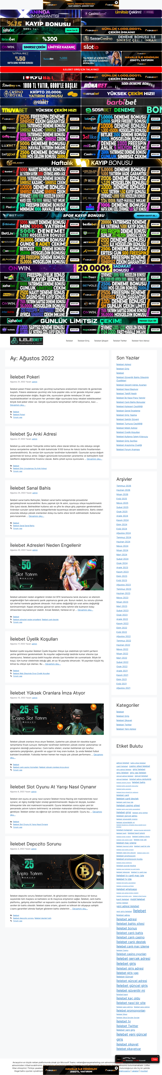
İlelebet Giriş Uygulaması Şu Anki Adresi (30, 468)
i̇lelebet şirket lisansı (139, 896)
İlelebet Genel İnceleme (128, 410)
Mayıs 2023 (122, 597)
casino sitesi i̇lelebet (139, 766)
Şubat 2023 (122, 610)
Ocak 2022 (121, 666)
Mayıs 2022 (122, 649)
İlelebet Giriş (83, 341)
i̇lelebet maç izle (140, 840)
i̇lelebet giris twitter (140, 813)
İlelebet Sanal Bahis (30, 488)
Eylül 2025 (121, 498)
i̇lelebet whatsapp (126, 889)
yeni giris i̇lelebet (124, 911)
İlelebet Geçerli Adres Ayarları (131, 385)
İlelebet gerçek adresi (133, 958)
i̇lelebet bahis (138, 782)
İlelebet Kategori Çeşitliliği (129, 406)
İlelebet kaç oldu (128, 998)
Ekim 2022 (121, 628)
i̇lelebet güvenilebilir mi (125, 822)
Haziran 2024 (123, 541)
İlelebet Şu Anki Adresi (33, 434)
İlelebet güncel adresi (131, 981)
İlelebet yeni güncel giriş (131, 1036)
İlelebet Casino (122, 950)
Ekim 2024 (121, 524)
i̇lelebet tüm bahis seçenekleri (126, 883)
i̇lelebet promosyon (126, 856)
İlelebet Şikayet (101, 341)
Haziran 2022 (123, 645)
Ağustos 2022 (123, 636)
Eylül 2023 (121, 580)
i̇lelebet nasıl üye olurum (126, 853)
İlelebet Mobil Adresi (126, 428)
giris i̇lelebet (122, 772)
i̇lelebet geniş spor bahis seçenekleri (128, 809)
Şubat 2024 (122, 559)
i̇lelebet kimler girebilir (123, 836)
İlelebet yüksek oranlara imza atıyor (54, 767)
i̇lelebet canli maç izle (124, 802)
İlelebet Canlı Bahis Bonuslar (130, 402)
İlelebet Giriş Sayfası (126, 441)
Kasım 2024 (122, 520)
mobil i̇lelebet (137, 899)
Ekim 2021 (121, 679)
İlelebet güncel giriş (132, 986)
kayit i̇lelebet (122, 899)
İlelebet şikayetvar (128, 1049)
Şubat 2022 (122, 662)
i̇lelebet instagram (124, 830)
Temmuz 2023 (123, 589)
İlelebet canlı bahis (129, 933)
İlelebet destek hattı (43, 918)
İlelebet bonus (126, 928)
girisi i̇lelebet (139, 769)
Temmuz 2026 (123, 486)
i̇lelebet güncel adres (126, 816)
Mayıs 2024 (122, 546)
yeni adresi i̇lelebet (127, 906)
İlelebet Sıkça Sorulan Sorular (127, 1018)
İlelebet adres (123, 915)
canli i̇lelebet (122, 766)
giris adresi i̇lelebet (123, 770)
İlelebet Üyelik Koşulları (34, 639)
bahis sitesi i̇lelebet (138, 763)
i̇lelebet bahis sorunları (123, 789)
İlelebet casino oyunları (131, 954)
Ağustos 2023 (123, 584)
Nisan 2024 (122, 550)
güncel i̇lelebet (141, 776)
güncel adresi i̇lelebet (124, 776)
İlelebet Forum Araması (128, 449)
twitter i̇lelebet (122, 903)
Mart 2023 (121, 606)
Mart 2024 (121, 554)
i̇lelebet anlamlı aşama (123, 782)
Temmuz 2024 (123, 537)
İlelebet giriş (126, 963)
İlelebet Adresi (123, 364)
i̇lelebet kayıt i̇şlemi (136, 833)
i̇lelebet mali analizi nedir (124, 840)
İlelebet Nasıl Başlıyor (127, 389)
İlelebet (69, 341)
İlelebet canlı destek (50, 619)
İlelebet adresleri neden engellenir (27, 619)
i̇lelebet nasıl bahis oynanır (125, 850)
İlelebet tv (123, 1021)
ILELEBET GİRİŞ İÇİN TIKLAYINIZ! (81, 69)
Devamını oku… (18, 405)
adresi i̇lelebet (122, 763)
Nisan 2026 (122, 494)
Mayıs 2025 (122, 503)
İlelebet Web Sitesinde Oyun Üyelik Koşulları (31, 673)
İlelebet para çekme (142, 1007)
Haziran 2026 (123, 490)
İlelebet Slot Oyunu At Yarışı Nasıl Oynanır (53, 786)
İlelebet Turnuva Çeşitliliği (129, 423)
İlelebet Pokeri (24, 377)
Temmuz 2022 (123, 640)
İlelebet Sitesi (121, 1014)
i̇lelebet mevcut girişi (124, 846)
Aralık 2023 (122, 567)
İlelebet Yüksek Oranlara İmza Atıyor (47, 692)
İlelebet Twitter (120, 341)
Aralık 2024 (122, 516)
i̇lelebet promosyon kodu (129, 859)
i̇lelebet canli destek (127, 798)
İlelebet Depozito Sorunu (35, 843)
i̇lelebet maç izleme (126, 843)
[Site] (40, 119)
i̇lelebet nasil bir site (142, 846)
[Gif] (81, 163)
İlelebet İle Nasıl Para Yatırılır (130, 398)
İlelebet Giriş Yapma (126, 415)
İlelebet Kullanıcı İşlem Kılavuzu (132, 436)
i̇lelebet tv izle (124, 879)
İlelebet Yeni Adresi (140, 341)
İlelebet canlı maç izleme (132, 946)
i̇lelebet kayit (121, 833)
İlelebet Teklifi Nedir (126, 393)
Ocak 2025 (121, 511)
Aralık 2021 (122, 671)
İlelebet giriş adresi (130, 968)
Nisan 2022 (122, 653)
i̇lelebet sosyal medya (126, 865)
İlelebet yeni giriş (125, 1030)
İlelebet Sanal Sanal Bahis (23, 526)
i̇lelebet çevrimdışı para (124, 896)
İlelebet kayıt (122, 994)
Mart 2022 (121, 658)
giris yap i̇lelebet (138, 772)
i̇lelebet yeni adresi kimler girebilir (127, 893)
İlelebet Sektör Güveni (127, 419)
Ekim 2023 (121, 576)
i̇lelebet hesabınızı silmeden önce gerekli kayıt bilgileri (131, 826)
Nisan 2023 (122, 602)
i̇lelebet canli (122, 795)
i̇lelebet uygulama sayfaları (125, 886)
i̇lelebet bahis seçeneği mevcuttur (127, 786)
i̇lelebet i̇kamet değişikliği (142, 830)
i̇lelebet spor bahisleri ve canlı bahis (128, 869)
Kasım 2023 (122, 572)
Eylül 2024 (121, 529)
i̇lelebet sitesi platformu (124, 863)
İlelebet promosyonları (130, 1010)
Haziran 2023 (123, 593)
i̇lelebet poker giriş (143, 853)
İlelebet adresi (126, 919)
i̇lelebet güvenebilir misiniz (126, 819)
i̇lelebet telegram (123, 872)
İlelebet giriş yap (127, 973)
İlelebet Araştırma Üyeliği (129, 445)
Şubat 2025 (122, 507)
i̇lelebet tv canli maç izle (130, 875)
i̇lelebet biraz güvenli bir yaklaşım (127, 792)
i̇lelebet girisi (123, 812)
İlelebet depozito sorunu (23, 918)
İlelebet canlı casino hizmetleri (25, 767)
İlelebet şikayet (127, 1044)
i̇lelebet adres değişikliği (140, 779)
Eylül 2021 (121, 683)
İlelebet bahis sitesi (130, 923)
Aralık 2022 (122, 619)
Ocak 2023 (122, 615)
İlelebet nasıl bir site (131, 1003)
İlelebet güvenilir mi (130, 990)
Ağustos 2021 (123, 688)
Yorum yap (17, 417)
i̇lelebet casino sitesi (128, 805)
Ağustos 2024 (123, 533)
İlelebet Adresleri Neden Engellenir (45, 545)
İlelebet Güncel (124, 976)
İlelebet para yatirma (124, 1007)
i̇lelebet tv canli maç (139, 872)
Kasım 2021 (122, 675)
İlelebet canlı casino (130, 937)
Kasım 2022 (122, 623)
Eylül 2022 (121, 632)
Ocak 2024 (122, 563)
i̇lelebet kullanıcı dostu (141, 836)
